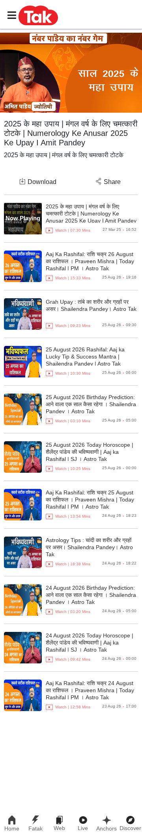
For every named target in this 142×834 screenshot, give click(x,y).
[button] (38, 15)
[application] (71, 73)
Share (112, 181)
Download (42, 181)
